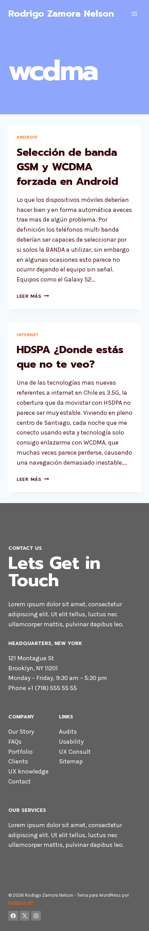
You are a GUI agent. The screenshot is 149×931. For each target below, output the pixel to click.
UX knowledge (28, 771)
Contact (19, 781)
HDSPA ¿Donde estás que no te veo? (70, 357)
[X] (25, 916)
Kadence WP (20, 902)
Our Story (21, 731)
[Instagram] (36, 916)
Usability (71, 741)
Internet (27, 334)
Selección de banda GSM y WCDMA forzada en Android (67, 166)
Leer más (33, 296)
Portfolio (20, 751)
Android (27, 137)
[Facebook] (13, 916)
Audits (68, 731)
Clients (18, 761)
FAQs (14, 741)
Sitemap (71, 761)
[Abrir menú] (134, 13)
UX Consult (75, 751)
